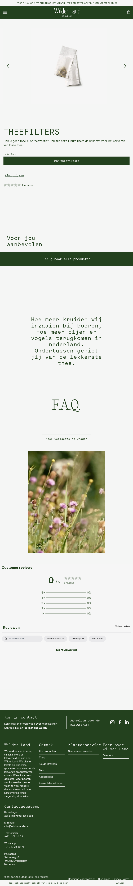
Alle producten (47, 751)
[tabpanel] (66, 661)
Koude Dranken (48, 763)
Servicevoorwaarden (80, 751)
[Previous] (10, 66)
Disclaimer (104, 878)
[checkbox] (97, 639)
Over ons (108, 755)
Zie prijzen (14, 175)
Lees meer (62, 882)
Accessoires (46, 776)
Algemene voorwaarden (81, 878)
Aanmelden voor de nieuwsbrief (85, 723)
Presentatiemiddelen (51, 783)
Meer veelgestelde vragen (66, 439)
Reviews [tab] (11, 627)
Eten (41, 770)
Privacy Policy (121, 878)
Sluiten (120, 882)
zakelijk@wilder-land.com (18, 815)
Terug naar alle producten (66, 259)
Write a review (122, 626)
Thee (42, 757)
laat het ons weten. (35, 727)
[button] (66, 592)
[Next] (123, 66)
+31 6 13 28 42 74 (14, 846)
